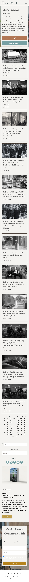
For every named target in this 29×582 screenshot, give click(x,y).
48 (18, 428)
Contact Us (8, 577)
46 (11, 428)
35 (21, 424)
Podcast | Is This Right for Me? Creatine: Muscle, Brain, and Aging (13, 255)
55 (18, 430)
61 (14, 432)
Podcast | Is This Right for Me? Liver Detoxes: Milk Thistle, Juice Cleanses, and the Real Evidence (14, 194)
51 (4, 430)
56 (21, 430)
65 (4, 434)
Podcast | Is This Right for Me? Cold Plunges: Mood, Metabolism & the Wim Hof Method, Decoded (14, 69)
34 (18, 424)
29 (25, 422)
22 (25, 420)
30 (4, 424)
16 (4, 420)
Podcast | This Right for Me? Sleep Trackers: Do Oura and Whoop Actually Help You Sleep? (14, 374)
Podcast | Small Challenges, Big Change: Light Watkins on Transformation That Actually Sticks (13, 344)
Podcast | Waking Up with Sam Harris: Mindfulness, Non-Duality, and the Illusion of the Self (13, 163)
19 (14, 420)
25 (11, 422)
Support (15, 577)
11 (11, 419)
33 (14, 424)
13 (17, 419)
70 (21, 434)
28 (21, 422)
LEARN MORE (7, 516)
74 (16, 436)
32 (11, 424)
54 (14, 430)
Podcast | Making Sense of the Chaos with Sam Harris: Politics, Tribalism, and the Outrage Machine (14, 224)
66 (8, 434)
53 (11, 430)
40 (14, 426)
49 (21, 428)
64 (25, 432)
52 (8, 430)
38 (8, 426)
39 (11, 426)
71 (25, 434)
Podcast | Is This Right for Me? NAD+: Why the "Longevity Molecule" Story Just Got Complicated (13, 132)
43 (25, 426)
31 (8, 424)
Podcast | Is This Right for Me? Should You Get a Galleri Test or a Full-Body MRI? (14, 313)
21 (21, 420)
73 (13, 436)
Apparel (22, 577)
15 (24, 419)
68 (14, 434)
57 (25, 430)
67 (11, 434)
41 (18, 426)
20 (18, 420)
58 (4, 432)
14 (21, 419)
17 (8, 420)
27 (18, 422)
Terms (17, 578)
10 (7, 419)
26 (14, 422)
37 (4, 426)
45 (8, 428)
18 (11, 420)
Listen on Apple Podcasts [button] (14, 38)
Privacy (12, 578)
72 (9, 436)
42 (21, 426)
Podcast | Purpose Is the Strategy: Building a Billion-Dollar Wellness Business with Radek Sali (14, 404)
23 (4, 422)
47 (14, 428)
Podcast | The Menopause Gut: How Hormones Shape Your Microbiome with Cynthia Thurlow (13, 100)
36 (25, 424)
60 (11, 432)
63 (21, 432)
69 (18, 434)
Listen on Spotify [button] (14, 43)
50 (25, 428)
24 (8, 422)
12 (14, 419)
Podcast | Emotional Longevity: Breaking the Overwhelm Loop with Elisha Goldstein (13, 284)
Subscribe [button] (14, 563)
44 (4, 428)
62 (18, 432)
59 (8, 432)
